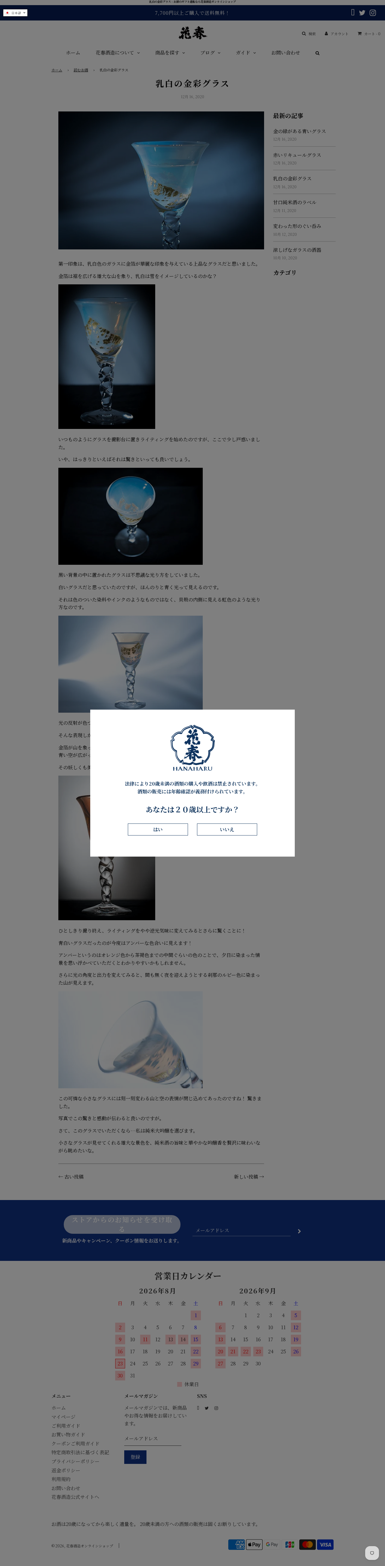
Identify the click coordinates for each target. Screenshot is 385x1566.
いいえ (227, 829)
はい (158, 829)
